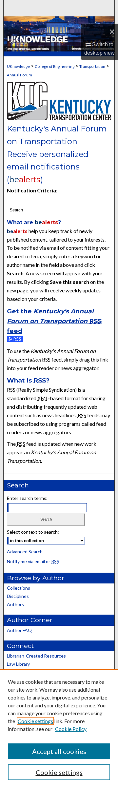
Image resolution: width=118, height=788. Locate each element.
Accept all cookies (59, 751)
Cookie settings (35, 721)
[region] (59, 728)
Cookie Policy (71, 729)
